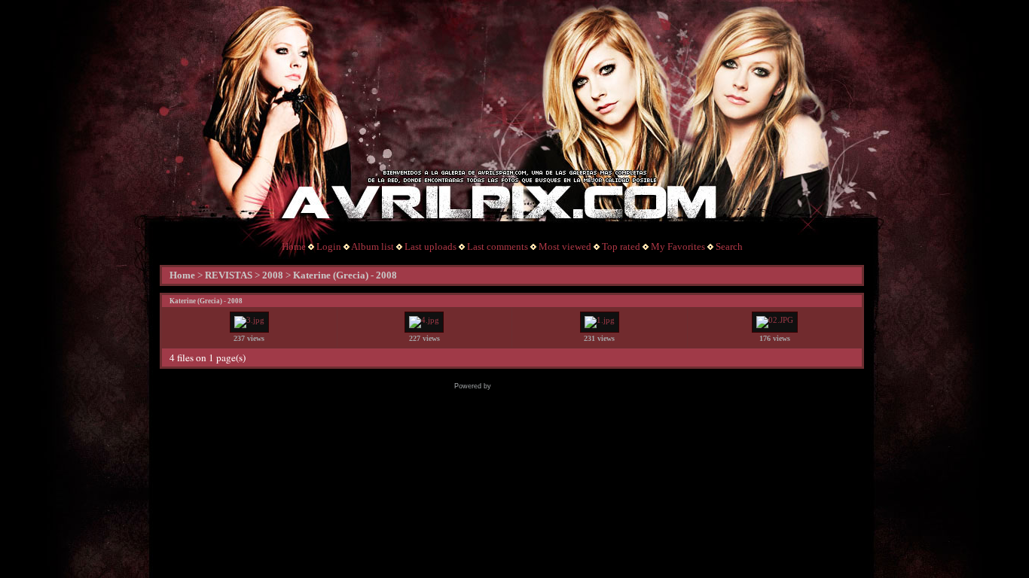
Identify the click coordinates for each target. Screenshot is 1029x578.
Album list (372, 246)
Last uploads (430, 246)
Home (294, 246)
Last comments (497, 246)
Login (328, 246)
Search (729, 246)
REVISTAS (228, 275)
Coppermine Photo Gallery (534, 386)
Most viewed (565, 246)
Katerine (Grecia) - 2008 (345, 275)
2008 (272, 275)
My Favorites (678, 246)
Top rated (621, 246)
